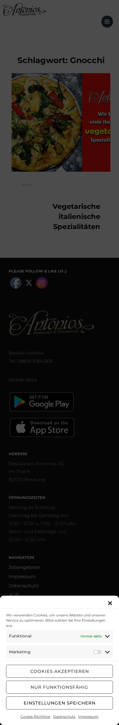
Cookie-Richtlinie (35, 716)
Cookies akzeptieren (59, 671)
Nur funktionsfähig (59, 687)
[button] (110, 603)
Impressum (88, 716)
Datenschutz (64, 716)
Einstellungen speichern (60, 703)
